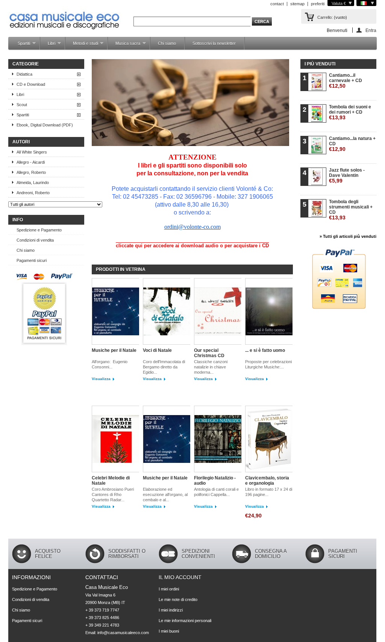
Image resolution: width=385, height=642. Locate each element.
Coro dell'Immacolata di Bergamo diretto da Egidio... (164, 366)
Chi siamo (167, 43)
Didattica (24, 74)
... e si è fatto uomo (265, 350)
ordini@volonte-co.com (192, 227)
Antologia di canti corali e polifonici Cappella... (216, 492)
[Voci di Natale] (166, 312)
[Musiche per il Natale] (115, 312)
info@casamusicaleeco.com (123, 632)
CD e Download (31, 84)
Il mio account (180, 577)
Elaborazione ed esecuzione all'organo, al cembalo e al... (165, 494)
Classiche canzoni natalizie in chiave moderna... (210, 366)
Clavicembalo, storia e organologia (267, 480)
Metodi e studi (81, 45)
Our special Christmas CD (209, 353)
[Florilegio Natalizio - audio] (217, 439)
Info (17, 219)
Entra (370, 30)
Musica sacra (124, 45)
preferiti (317, 4)
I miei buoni (169, 631)
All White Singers (32, 152)
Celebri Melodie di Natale (111, 480)
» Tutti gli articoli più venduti (348, 236)
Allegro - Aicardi (31, 162)
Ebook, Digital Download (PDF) (45, 125)
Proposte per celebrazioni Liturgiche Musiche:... (268, 364)
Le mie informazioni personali (185, 620)
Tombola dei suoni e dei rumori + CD (350, 112)
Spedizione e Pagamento (39, 230)
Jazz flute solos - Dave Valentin (347, 175)
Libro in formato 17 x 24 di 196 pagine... (268, 492)
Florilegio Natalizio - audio (215, 480)
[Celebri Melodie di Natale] (115, 439)
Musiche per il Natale (114, 350)
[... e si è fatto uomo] (269, 312)
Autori (21, 142)
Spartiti (20, 45)
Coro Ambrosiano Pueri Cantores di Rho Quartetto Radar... (113, 494)
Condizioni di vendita (35, 240)
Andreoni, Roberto (33, 192)
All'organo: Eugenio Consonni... (109, 364)
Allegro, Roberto (31, 172)
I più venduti (320, 64)
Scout (22, 104)
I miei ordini (169, 589)
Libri (47, 45)
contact (277, 4)
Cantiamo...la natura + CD (352, 144)
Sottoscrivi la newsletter (214, 43)
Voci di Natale (157, 350)
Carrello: (325, 17)
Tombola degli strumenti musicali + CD (351, 210)
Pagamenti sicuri (32, 260)
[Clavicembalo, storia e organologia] (269, 439)
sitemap (297, 4)
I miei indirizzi (171, 610)
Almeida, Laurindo (33, 182)
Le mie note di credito (178, 599)
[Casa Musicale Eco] (64, 15)
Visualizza (101, 379)
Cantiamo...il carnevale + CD (345, 81)
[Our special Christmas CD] (217, 312)
